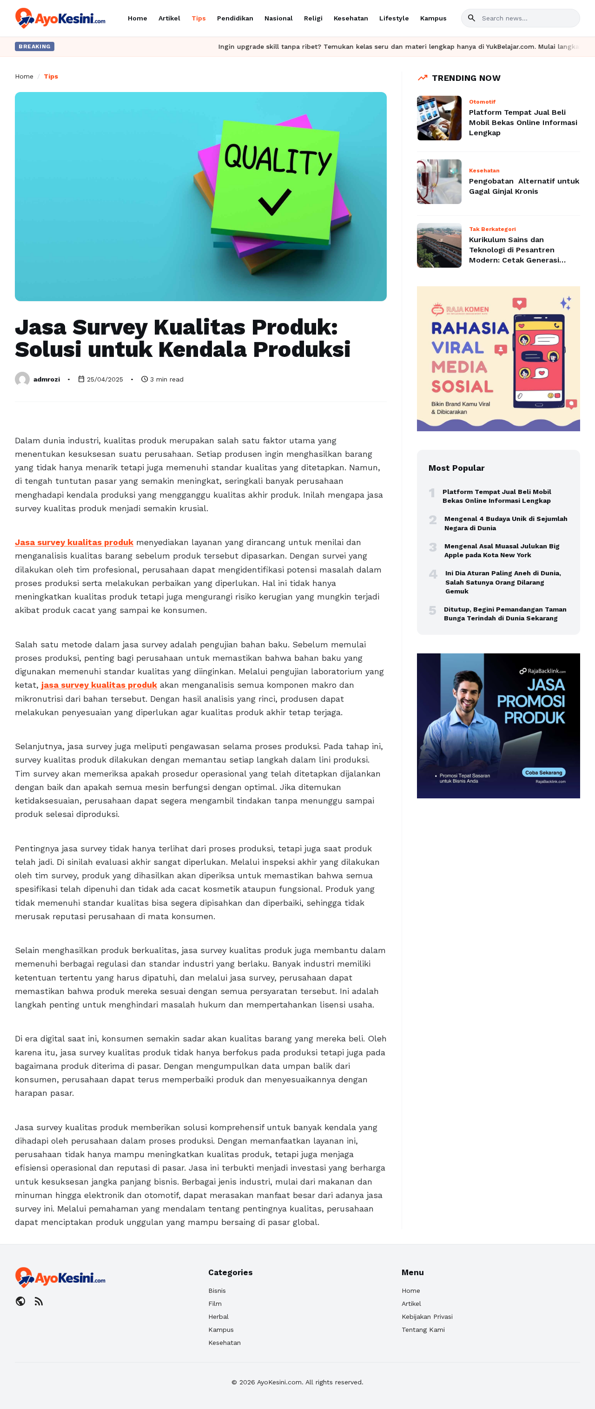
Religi (313, 18)
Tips (199, 18)
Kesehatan (351, 18)
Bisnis (217, 1290)
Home (137, 18)
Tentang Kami (423, 1329)
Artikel (169, 18)
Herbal (218, 1316)
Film (215, 1303)
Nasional (278, 18)
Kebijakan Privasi (427, 1316)
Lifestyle (394, 18)
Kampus (433, 18)
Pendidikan (235, 18)
